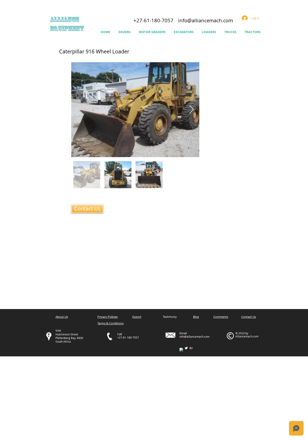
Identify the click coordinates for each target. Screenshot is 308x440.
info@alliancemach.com (205, 20)
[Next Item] (191, 109)
